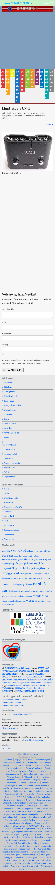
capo (25, 555)
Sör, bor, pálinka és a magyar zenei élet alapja (30, 804)
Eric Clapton (45, 559)
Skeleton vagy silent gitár (26, 857)
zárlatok (10, 604)
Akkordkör (44, 773)
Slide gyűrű (8, 857)
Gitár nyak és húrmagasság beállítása (21, 840)
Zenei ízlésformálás (44, 808)
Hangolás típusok (44, 765)
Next (48, 124)
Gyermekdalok (44, 796)
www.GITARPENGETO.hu (18, 3)
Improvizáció (9, 476)
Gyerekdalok (32, 79)
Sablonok (31, 796)
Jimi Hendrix (34, 578)
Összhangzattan (12, 773)
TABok (6, 472)
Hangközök (41, 771)
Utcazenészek (9, 414)
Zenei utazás (51, 80)
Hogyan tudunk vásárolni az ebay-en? (35, 817)
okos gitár (16, 591)
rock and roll (12, 596)
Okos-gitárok (9, 391)
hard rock (6, 578)
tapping (5, 600)
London (20, 799)
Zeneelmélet (22, 80)
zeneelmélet (40, 601)
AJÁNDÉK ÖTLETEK (11, 432)
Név (4, 322)
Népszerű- (8, 382)
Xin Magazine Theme (27, 756)
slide (20, 596)
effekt (36, 556)
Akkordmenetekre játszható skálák (19, 794)
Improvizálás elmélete (29, 782)
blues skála (18, 556)
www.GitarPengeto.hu (33, 739)
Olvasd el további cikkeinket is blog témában (26, 824)
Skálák (31, 771)
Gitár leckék (27, 79)
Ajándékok (2, 79)
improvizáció (17, 578)
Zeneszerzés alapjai (12, 463)
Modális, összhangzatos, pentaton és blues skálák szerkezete (27, 784)
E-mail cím (7, 333)
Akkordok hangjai (14, 776)
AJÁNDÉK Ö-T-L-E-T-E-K (39, 825)
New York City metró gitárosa (26, 860)
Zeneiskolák (8, 458)
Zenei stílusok (9, 400)
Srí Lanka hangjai (44, 799)
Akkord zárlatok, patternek (40, 791)
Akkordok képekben (32, 776)
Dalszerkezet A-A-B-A (14, 796)
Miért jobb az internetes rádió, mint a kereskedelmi (27, 811)
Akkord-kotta (9, 467)
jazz (26, 578)
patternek (25, 591)
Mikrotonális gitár (12, 854)
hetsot (25, 669)
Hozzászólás (8, 309)
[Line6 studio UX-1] (27, 151)
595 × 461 (31, 113)
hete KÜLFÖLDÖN (30, 691)
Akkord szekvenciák (30, 866)
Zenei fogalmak (10, 423)
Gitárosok (37, 77)
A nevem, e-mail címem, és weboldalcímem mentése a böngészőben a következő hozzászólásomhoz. (26, 362)
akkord (5, 551)
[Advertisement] (27, 40)
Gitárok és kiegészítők (17, 86)
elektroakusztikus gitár (12, 559)
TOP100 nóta (9, 449)
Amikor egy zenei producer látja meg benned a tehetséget (29, 821)
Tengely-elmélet (43, 794)
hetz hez (18, 679)
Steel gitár (45, 854)
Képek (6, 418)
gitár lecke (23, 567)
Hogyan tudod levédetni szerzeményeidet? (21, 814)
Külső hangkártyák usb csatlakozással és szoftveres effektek (23, 116)
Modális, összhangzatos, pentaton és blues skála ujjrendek (27, 788)
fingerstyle (7, 563)
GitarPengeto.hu (31, 754)
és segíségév (39, 682)
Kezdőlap (8, 759)
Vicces (6, 437)
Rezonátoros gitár (30, 854)
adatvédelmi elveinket (22, 713)
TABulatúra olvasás (34, 768)
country (30, 556)
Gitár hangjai (45, 762)
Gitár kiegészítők (7, 82)
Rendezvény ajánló (46, 84)
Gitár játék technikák (12, 405)
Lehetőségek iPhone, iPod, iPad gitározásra (28, 841)
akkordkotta (19, 550)
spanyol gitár (27, 596)
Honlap (5, 344)
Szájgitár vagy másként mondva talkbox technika (31, 837)
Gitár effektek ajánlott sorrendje (17, 848)
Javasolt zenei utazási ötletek (14, 699)
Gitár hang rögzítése (24, 808)
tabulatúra (40, 595)
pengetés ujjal (36, 591)
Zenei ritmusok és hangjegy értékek (32, 779)
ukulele (12, 601)
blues (10, 555)
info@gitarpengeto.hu (11, 728)
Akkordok (8, 428)
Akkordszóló (12, 782)
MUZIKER (6, 748)
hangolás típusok (42, 573)
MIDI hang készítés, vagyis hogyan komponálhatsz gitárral (26, 830)
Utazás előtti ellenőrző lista (14, 802)
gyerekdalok (16, 573)
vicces (30, 600)
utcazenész (20, 601)
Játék (12, 73)
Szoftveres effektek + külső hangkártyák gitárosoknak (27, 850)
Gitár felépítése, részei (41, 851)
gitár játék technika (28, 563)
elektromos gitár (30, 559)
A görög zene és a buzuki (31, 834)
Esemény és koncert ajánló (39, 759)
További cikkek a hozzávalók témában (30, 863)
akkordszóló (34, 551)
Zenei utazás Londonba (12, 702)
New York (30, 799)
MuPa (30, 584)
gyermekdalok (30, 573)
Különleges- (8, 386)
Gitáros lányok (10, 409)
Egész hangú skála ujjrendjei (14, 791)
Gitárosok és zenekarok (14, 762)
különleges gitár (19, 584)
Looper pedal (45, 845)
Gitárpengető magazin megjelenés (35, 867)
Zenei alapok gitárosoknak (15, 820)
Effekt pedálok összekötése (26, 845)
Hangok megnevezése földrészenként (18, 765)
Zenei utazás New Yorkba (13, 705)
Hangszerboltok (10, 453)
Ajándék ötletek (32, 828)
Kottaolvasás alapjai (15, 768)
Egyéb (6, 493)
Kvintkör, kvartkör (30, 773)
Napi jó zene (41, 79)
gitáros (34, 568)
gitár (15, 563)
